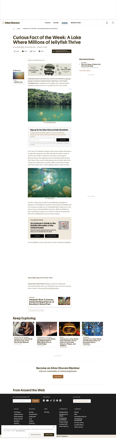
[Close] (54, 427)
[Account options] (107, 23)
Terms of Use (78, 427)
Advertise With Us (80, 416)
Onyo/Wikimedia (50, 122)
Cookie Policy (79, 425)
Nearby (16, 423)
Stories (18, 28)
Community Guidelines (63, 418)
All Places (17, 412)
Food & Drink (33, 414)
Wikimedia (51, 198)
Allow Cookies (49, 434)
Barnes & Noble (51, 236)
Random (17, 421)
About (76, 412)
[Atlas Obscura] (11, 23)
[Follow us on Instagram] (54, 401)
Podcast (32, 423)
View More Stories (84, 70)
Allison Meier (19, 47)
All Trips (46, 412)
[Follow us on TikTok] (51, 400)
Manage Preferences (36, 434)
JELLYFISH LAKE (34, 278)
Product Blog (63, 422)
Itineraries (32, 416)
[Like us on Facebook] (44, 401)
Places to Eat (18, 419)
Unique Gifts (63, 424)
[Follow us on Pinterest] (57, 401)
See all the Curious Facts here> (50, 288)
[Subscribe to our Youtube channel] (47, 401)
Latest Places (18, 414)
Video (31, 421)
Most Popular (18, 416)
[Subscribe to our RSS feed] (60, 401)
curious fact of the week (36, 310)
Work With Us (63, 426)
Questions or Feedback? (58, 436)
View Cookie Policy (20, 430)
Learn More (58, 376)
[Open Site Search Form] (113, 23)
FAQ (75, 414)
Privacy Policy (79, 422)
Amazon (37, 236)
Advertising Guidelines (78, 419)
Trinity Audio (36, 60)
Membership (63, 412)
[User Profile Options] (107, 23)
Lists (30, 419)
